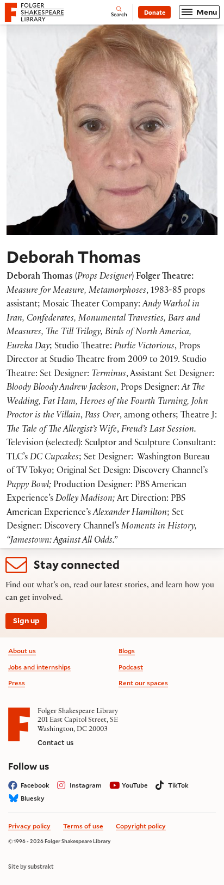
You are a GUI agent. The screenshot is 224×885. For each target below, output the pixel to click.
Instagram (86, 785)
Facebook (35, 785)
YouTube (135, 785)
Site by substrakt (31, 866)
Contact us (55, 742)
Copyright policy (141, 826)
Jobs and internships (39, 667)
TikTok (178, 785)
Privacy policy (29, 826)
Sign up (26, 620)
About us (22, 651)
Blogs (127, 651)
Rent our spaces (143, 683)
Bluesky (33, 798)
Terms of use (83, 826)
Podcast (131, 667)
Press (16, 683)
